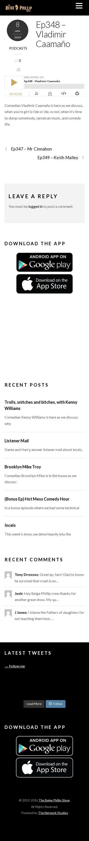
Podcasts (18, 48)
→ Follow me (15, 666)
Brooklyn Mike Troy (23, 466)
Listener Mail (17, 440)
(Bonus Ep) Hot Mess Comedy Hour (37, 498)
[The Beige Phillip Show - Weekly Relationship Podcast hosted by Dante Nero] (19, 10)
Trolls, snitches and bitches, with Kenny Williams (41, 405)
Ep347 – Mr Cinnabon (31, 148)
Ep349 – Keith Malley (57, 157)
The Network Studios (53, 813)
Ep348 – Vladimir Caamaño (53, 34)
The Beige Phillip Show (54, 800)
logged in (35, 206)
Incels (10, 525)
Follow (57, 704)
